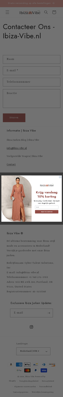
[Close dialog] (60, 177)
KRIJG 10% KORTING (46, 211)
